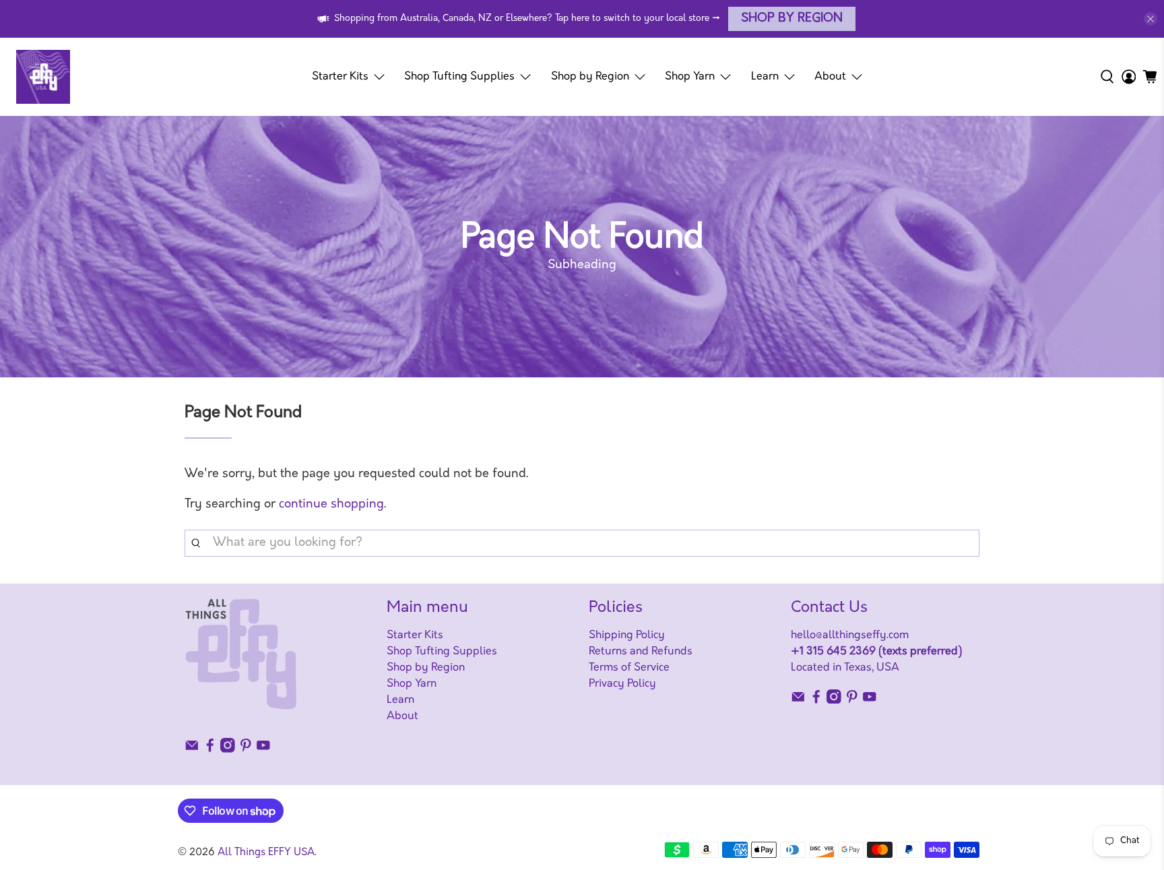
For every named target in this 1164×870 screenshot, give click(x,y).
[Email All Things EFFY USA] (192, 750)
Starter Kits (340, 76)
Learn (765, 76)
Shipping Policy (627, 635)
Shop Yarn (690, 76)
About (830, 76)
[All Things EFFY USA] (43, 77)
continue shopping (331, 505)
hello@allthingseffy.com (850, 635)
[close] (1150, 19)
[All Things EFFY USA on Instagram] (227, 750)
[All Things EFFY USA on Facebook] (210, 750)
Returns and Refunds (640, 651)
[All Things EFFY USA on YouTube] (263, 750)
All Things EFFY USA (266, 853)
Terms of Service (629, 667)
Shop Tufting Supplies (459, 76)
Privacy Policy (622, 684)
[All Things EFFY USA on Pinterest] (245, 750)
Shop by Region (792, 19)
